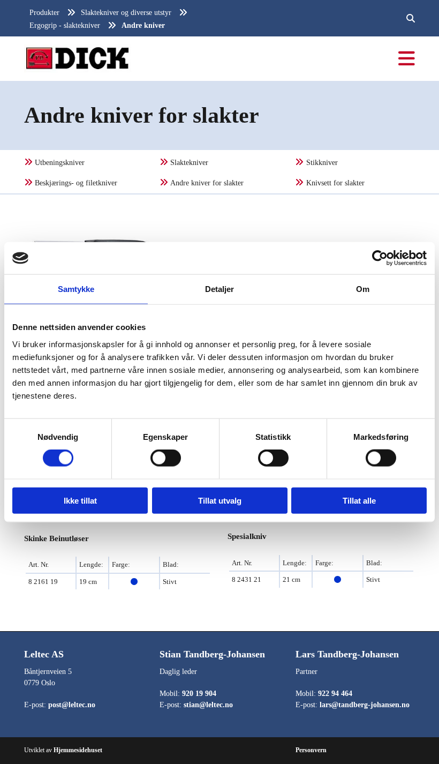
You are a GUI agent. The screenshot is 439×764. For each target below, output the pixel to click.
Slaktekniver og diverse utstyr (126, 13)
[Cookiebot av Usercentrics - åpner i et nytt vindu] (380, 258)
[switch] (165, 458)
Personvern (311, 750)
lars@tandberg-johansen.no (365, 705)
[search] (410, 18)
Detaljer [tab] (219, 289)
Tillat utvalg (219, 500)
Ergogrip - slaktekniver (64, 25)
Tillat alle (359, 500)
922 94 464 (335, 694)
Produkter (44, 13)
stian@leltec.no (208, 705)
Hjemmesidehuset (78, 750)
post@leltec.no (71, 705)
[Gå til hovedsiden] (117, 58)
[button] (321, 59)
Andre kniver (143, 25)
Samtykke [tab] (76, 289)
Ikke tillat (80, 500)
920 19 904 (199, 694)
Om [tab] (362, 289)
